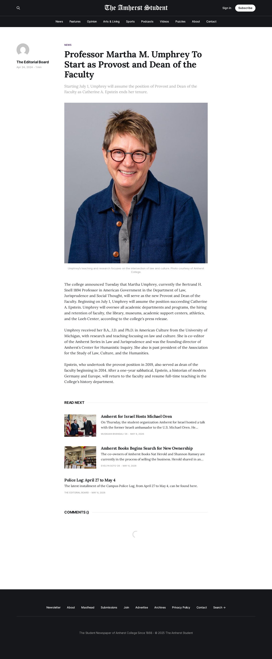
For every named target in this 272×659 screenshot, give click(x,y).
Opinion (92, 21)
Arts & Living (111, 21)
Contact (211, 21)
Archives (160, 607)
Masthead (87, 607)
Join (126, 607)
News (59, 21)
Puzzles (180, 21)
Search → (219, 607)
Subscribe (245, 8)
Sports (130, 21)
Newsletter (53, 607)
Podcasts (147, 21)
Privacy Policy (181, 607)
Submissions (109, 607)
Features (75, 21)
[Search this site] (18, 8)
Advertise (141, 607)
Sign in (226, 8)
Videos (164, 21)
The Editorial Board (33, 62)
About (196, 21)
